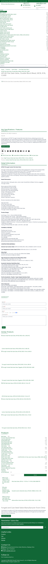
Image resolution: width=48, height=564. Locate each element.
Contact (2, 63)
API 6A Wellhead (4, 50)
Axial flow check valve (6, 37)
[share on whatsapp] (21, 151)
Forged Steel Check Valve (7, 36)
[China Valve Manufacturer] (10, 5)
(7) (11, 472)
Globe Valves (3, 26)
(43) (47, 30)
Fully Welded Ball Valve (6, 19)
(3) (46, 462)
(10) (46, 458)
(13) (46, 448)
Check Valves (3, 30)
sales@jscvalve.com (41, 4)
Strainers (2, 47)
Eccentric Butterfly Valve (7, 41)
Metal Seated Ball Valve (6, 18)
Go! (45, 527)
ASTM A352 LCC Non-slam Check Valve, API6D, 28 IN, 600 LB (14, 35)
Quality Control (4, 59)
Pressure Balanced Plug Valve (8, 46)
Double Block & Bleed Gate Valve (21, 155)
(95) (47, 13)
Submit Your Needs (6, 515)
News (1, 51)
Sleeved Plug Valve (5, 44)
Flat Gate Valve (34, 155)
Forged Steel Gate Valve (6, 25)
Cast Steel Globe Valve (6, 28)
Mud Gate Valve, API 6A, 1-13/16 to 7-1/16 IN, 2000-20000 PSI (26, 481)
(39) (47, 39)
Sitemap (3, 540)
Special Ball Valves (5, 21)
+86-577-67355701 (26, 4)
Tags (2, 536)
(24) (47, 26)
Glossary (3, 538)
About (2, 52)
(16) (46, 466)
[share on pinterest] (10, 151)
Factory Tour (3, 55)
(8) (47, 33)
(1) (46, 459)
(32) (46, 447)
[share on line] (18, 151)
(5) (46, 439)
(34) (47, 43)
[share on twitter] (5, 151)
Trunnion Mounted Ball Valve (8, 14)
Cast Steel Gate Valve (5, 24)
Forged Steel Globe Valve (7, 29)
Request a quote (5, 146)
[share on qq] (29, 151)
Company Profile (4, 54)
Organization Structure (6, 61)
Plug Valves (3, 43)
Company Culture (5, 62)
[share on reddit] (15, 151)
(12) (46, 442)
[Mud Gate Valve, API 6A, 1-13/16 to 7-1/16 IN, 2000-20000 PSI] (6, 481)
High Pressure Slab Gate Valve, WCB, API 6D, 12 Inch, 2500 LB (18, 158)
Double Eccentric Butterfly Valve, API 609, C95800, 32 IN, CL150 (26, 491)
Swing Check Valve (5, 32)
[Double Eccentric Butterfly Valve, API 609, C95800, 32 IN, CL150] (6, 491)
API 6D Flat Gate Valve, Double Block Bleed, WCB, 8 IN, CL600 (15, 71)
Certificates (3, 57)
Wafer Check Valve (5, 33)
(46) (47, 22)
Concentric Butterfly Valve (7, 40)
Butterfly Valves (4, 39)
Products (2, 11)
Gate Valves (3, 22)
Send (4, 327)
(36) (46, 464)
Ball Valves (3, 13)
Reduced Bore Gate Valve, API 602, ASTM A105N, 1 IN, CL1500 (26, 500)
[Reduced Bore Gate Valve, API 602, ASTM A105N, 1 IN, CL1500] (6, 500)
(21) (46, 455)
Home (1, 10)
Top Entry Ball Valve (5, 15)
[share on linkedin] (13, 151)
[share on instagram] (7, 151)
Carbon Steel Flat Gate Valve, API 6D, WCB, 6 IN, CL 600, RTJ (19, 160)
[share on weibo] (26, 151)
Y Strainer (2, 48)
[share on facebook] (2, 151)
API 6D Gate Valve (7, 155)
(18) (46, 468)
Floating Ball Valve (5, 17)
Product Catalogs (5, 58)
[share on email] (23, 151)
